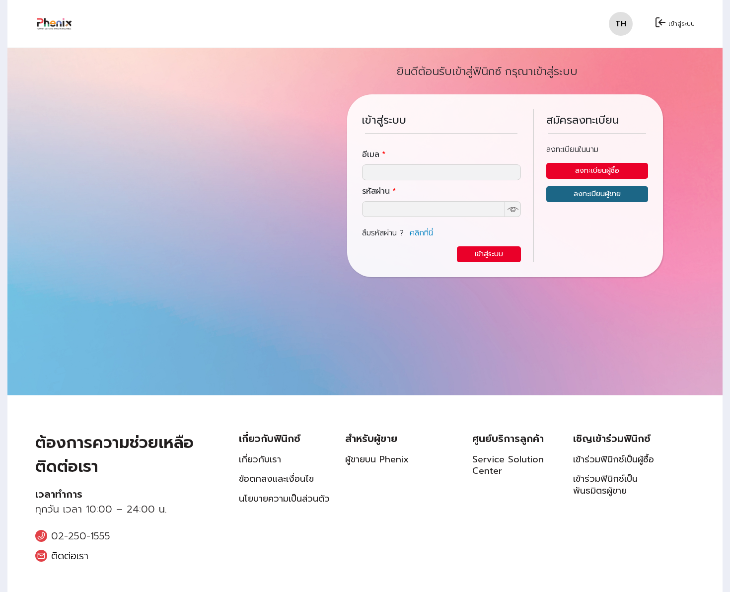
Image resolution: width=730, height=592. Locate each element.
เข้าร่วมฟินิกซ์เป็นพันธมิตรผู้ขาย (605, 485)
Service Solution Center (508, 465)
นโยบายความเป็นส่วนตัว (284, 499)
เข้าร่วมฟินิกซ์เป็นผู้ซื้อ (613, 459)
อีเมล (373, 154)
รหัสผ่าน (379, 191)
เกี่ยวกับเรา (260, 459)
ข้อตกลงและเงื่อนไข (276, 479)
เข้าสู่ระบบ (681, 23)
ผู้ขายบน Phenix (377, 459)
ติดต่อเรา (69, 556)
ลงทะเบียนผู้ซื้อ (597, 170)
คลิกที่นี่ (421, 233)
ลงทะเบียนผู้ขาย (597, 194)
